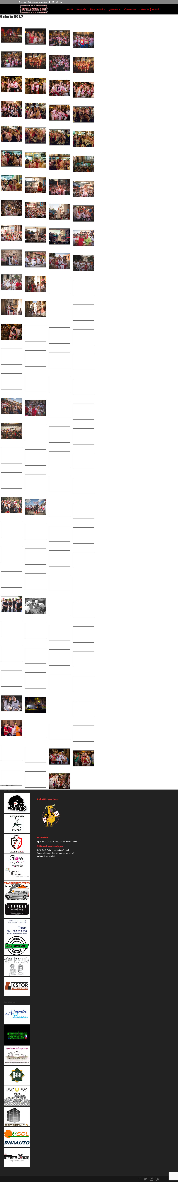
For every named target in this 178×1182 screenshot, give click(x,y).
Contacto (130, 9)
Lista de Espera (149, 9)
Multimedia (96, 9)
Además (113, 9)
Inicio (70, 9)
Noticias (82, 9)
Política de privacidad (46, 856)
